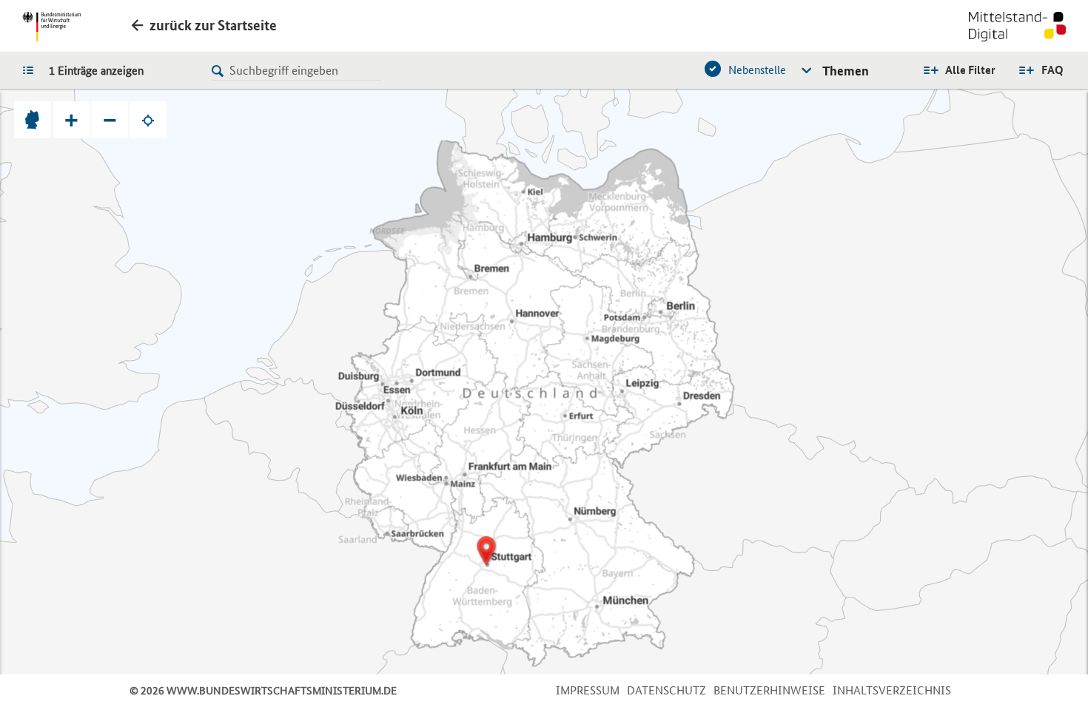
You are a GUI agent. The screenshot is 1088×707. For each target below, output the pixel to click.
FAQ (1052, 70)
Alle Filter (970, 70)
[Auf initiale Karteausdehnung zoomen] (32, 119)
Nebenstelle (757, 70)
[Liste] (32, 69)
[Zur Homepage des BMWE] (51, 26)
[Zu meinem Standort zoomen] (148, 119)
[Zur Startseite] (1017, 28)
